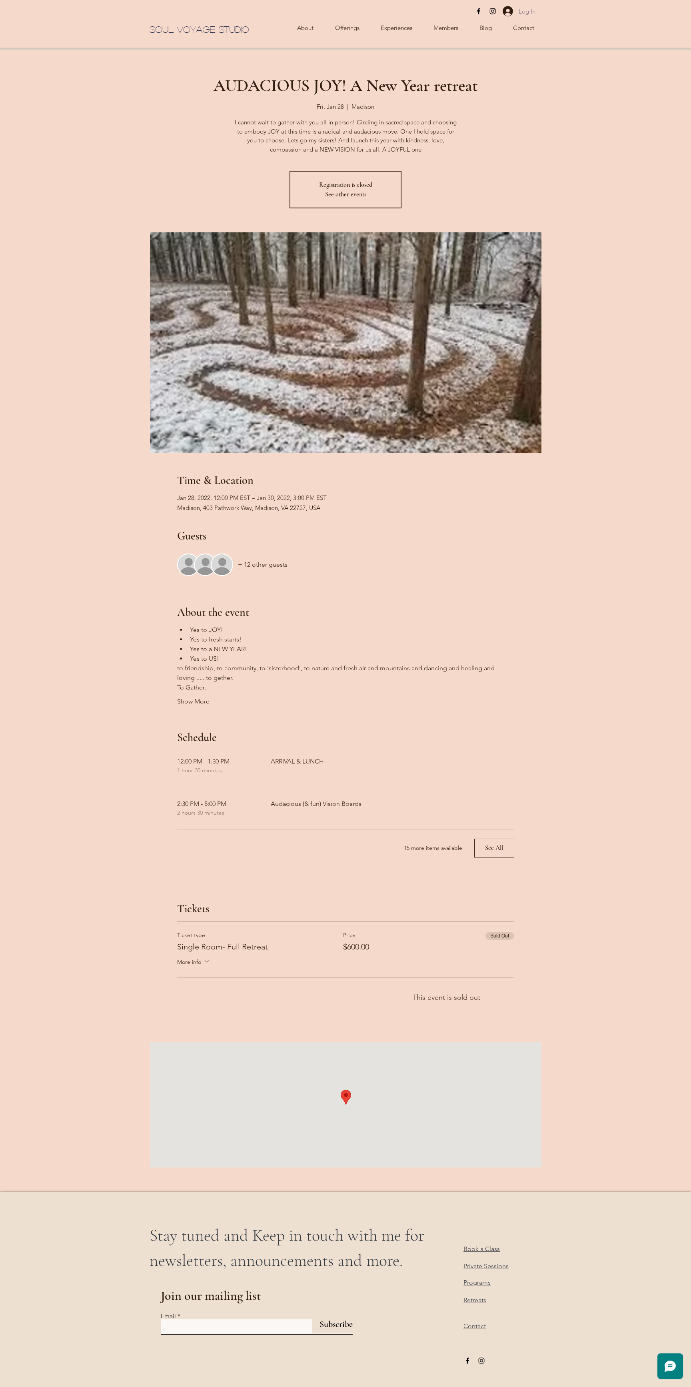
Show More (193, 701)
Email (168, 1316)
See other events (345, 194)
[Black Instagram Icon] (493, 11)
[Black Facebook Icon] (479, 11)
